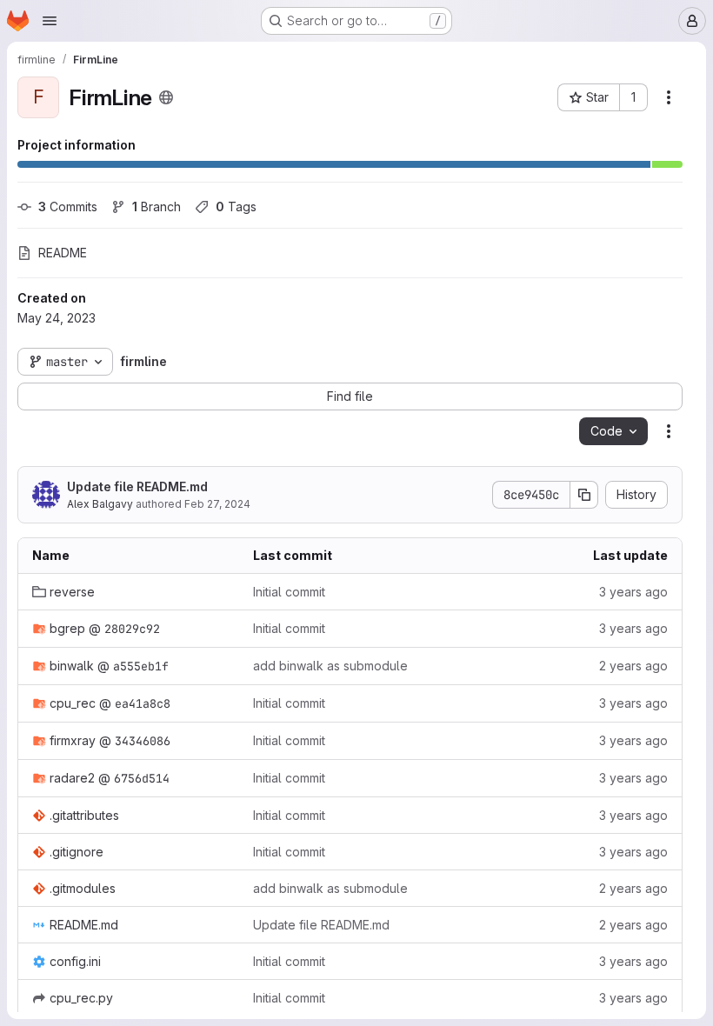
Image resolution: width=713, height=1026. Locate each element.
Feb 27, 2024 (217, 503)
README (62, 252)
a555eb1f (141, 666)
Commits (67, 206)
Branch (156, 206)
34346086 (142, 741)
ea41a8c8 (142, 703)
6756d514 (142, 778)
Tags (236, 206)
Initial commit (289, 591)
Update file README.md (137, 486)
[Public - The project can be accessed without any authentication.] (166, 97)
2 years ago (633, 665)
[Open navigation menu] (49, 21)
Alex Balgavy (100, 503)
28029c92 (132, 628)
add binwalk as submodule (330, 665)
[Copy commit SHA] (584, 495)
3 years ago (633, 591)
